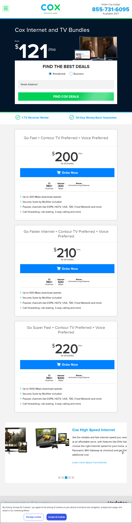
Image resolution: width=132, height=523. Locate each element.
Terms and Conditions (17, 493)
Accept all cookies (56, 517)
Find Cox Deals (66, 96)
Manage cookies (33, 517)
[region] (66, 513)
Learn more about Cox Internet (67, 462)
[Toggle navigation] (6, 8)
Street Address (29, 84)
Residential (59, 73)
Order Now (70, 172)
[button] (11, 447)
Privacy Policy (42, 493)
